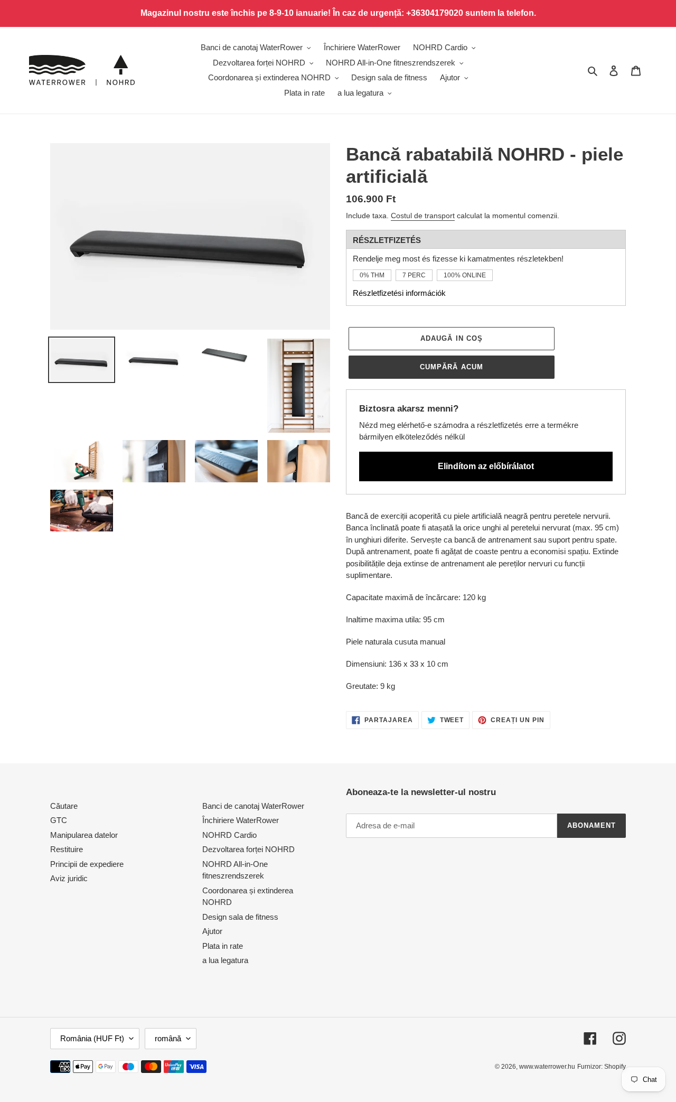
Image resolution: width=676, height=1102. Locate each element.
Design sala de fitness (240, 916)
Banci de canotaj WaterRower (253, 805)
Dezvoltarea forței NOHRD (248, 849)
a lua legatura (225, 960)
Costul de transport (423, 215)
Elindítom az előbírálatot (486, 466)
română (168, 1038)
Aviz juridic (69, 878)
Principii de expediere (87, 864)
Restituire (66, 849)
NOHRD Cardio (229, 834)
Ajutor (212, 931)
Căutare (64, 805)
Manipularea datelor (84, 834)
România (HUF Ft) (92, 1038)
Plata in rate (222, 945)
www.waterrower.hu (547, 1066)
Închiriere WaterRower (240, 820)
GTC (58, 820)
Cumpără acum (451, 367)
